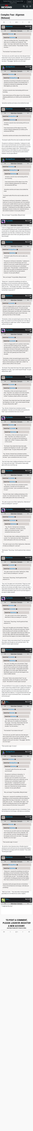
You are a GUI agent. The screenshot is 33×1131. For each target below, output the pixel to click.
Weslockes (11, 34)
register (25, 923)
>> (14, 34)
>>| (29, 22)
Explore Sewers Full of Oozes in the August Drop (13, 1)
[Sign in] (27, 6)
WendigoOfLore (13, 78)
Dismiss (29, 1)
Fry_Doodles (11, 303)
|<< (4, 22)
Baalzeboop (12, 37)
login (14, 923)
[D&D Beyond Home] (6, 6)
